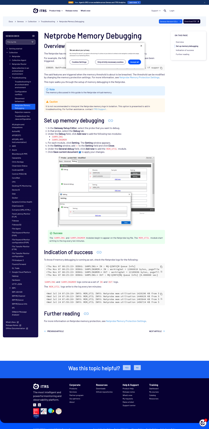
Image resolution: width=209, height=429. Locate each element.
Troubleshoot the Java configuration (23, 117)
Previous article (55, 331)
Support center (129, 405)
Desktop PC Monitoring (21, 186)
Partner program (76, 395)
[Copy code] (161, 68)
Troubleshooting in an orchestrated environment (23, 84)
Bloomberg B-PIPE (20, 154)
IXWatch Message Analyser (19, 313)
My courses (154, 392)
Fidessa (15, 220)
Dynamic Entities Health (22, 202)
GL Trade (15, 268)
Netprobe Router (19, 64)
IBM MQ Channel (18, 296)
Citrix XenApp (18, 162)
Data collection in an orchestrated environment (20, 71)
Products (73, 388)
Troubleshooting (19, 77)
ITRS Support (99, 109)
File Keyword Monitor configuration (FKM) (21, 240)
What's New (11, 322)
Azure (14, 150)
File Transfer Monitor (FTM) (21, 247)
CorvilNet (16, 178)
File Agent (16, 228)
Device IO (16, 190)
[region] (105, 56)
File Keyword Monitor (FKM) (21, 234)
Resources (153, 398)
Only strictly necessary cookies (110, 62)
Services (73, 392)
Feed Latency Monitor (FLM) (21, 215)
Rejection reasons (22, 112)
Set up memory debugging (187, 46)
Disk (14, 194)
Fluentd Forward (19, 264)
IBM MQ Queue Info (19, 304)
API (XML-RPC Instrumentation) (19, 140)
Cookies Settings (79, 62)
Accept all (134, 62)
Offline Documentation (15, 328)
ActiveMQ (16, 131)
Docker (15, 198)
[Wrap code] (161, 271)
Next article (155, 331)
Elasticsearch (18, 205)
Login (172, 10)
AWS (14, 146)
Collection (13, 52)
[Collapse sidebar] (33, 36)
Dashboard (153, 388)
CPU (13, 182)
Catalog (152, 395)
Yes (126, 367)
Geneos (20, 21)
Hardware (16, 280)
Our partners (74, 398)
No (137, 367)
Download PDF (190, 21)
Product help (54, 10)
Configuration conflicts (21, 92)
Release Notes (12, 325)
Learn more (133, 2)
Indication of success (185, 50)
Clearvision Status (19, 166)
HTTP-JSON (17, 284)
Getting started (15, 48)
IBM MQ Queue (18, 300)
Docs (11, 21)
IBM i (14, 288)
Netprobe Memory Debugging (71, 21)
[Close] (141, 45)
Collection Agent (19, 60)
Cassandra (16, 158)
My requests (128, 398)
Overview (180, 42)
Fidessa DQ (16, 224)
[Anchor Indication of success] (99, 252)
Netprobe (16, 56)
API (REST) (16, 135)
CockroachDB (17, 170)
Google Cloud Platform (21, 272)
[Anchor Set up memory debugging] (110, 120)
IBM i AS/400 (17, 292)
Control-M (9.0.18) (19, 174)
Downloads (100, 388)
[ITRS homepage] (39, 10)
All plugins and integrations (18, 125)
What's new (85, 10)
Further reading (182, 54)
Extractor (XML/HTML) (21, 209)
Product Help (128, 388)
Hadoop (15, 276)
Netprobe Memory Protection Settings (139, 77)
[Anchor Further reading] (86, 313)
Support (154, 10)
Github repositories (104, 392)
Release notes (72, 10)
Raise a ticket (128, 402)
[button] (203, 423)
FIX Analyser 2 (18, 260)
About (72, 402)
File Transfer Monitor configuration (21, 254)
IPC (13, 308)
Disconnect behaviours (20, 99)
